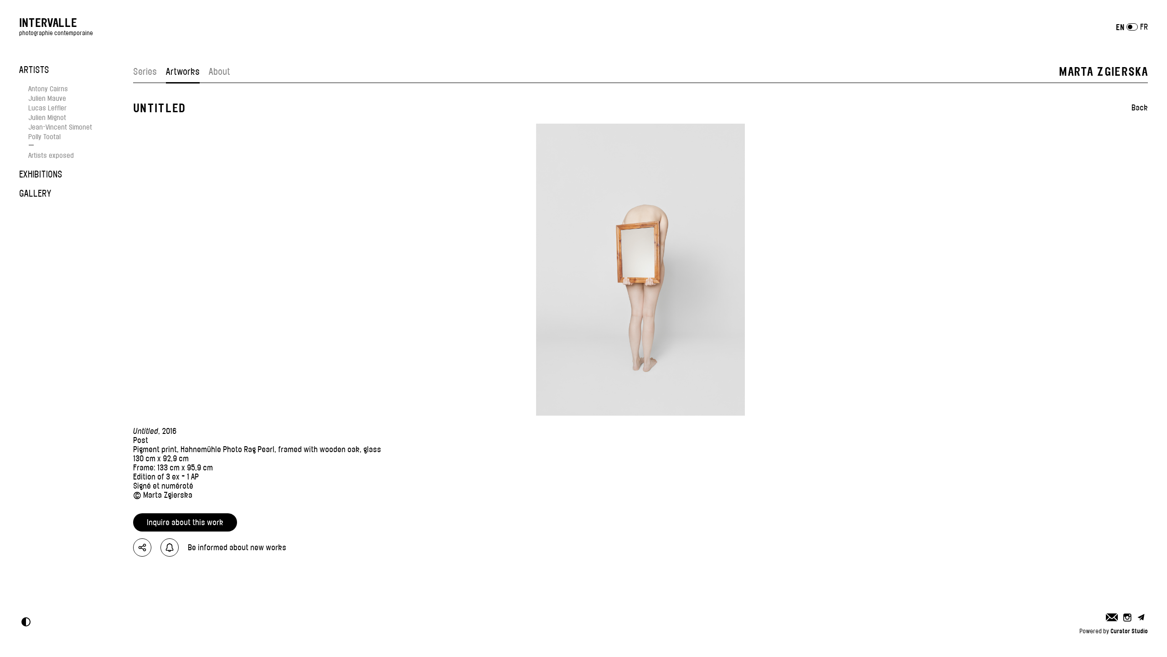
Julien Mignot (47, 117)
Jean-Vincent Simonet (60, 127)
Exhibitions (40, 174)
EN (1120, 27)
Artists (34, 70)
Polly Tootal (44, 137)
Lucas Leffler (47, 108)
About (219, 72)
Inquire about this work (185, 522)
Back (1139, 107)
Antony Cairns (48, 89)
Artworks (183, 72)
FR (1144, 26)
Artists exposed (51, 155)
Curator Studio (1129, 631)
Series (145, 72)
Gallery (35, 193)
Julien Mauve (47, 98)
